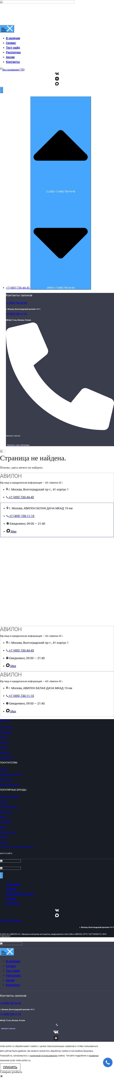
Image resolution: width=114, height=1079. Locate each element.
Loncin (3, 842)
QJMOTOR (5, 822)
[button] (1, 1076)
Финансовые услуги (11, 774)
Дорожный (6, 732)
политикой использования (43, 1055)
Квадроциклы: (8, 832)
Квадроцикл (7, 757)
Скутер (4, 742)
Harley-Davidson (8, 807)
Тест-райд (5, 779)
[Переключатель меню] (7, 29)
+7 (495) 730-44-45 (16, 302)
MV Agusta (6, 812)
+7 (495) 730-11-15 (16, 313)
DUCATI (4, 802)
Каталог (5, 720)
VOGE (3, 827)
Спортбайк (6, 727)
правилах (94, 1055)
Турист (4, 737)
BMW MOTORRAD (9, 797)
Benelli (3, 817)
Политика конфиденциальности (16, 847)
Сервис (4, 769)
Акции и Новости (9, 784)
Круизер (4, 752)
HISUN (3, 837)
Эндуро (4, 747)
